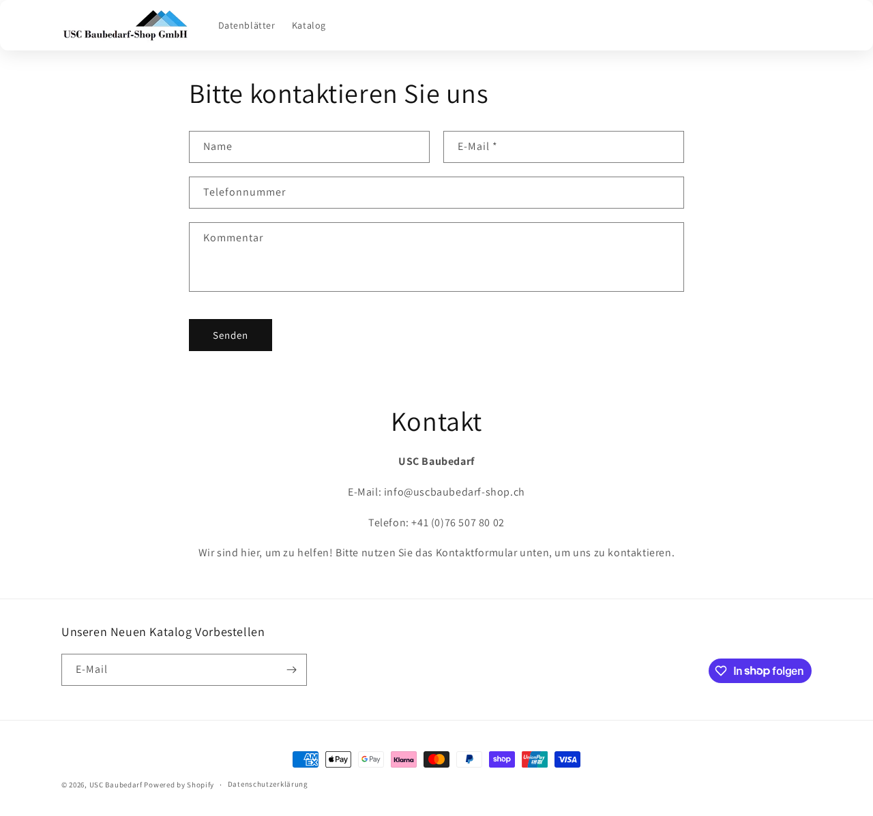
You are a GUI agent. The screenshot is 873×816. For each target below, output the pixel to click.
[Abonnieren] (291, 670)
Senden (230, 335)
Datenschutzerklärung (268, 784)
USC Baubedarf (116, 784)
